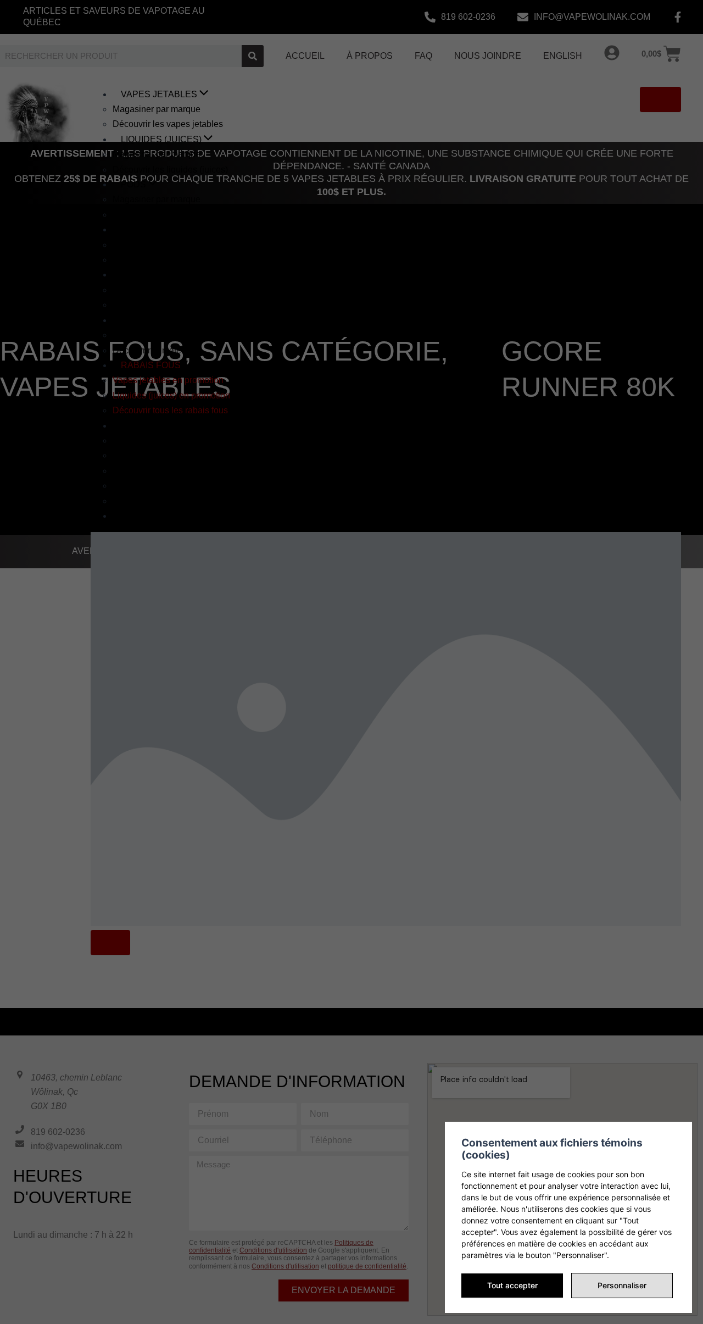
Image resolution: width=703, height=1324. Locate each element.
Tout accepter (512, 1285)
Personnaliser (622, 1285)
